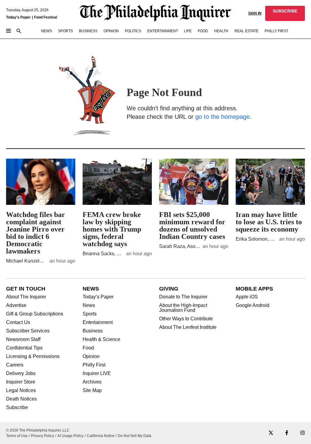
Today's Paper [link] (18, 17)
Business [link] (88, 31)
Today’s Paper (98, 296)
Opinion (91, 356)
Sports (90, 313)
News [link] (46, 31)
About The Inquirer (26, 296)
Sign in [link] (254, 13)
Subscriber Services (28, 331)
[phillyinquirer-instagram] (302, 433)
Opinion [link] (111, 31)
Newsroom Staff (23, 339)
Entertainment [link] (162, 31)
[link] (285, 13)
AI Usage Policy (70, 436)
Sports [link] (65, 31)
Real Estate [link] (246, 31)
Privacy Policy (42, 436)
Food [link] (203, 31)
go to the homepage (222, 116)
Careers (14, 365)
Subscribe (17, 407)
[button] (285, 13)
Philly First (94, 365)
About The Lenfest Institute (188, 327)
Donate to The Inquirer (183, 296)
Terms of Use (17, 436)
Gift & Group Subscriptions (34, 313)
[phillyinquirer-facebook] (286, 433)
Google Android (252, 305)
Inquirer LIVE (97, 373)
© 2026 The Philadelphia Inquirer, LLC (38, 430)
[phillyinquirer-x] (270, 433)
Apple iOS (247, 296)
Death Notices (21, 399)
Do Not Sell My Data (134, 436)
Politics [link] (133, 31)
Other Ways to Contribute (186, 318)
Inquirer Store (20, 382)
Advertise (16, 305)
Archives (92, 382)
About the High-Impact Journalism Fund (183, 308)
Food (88, 348)
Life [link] (188, 31)
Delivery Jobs (21, 373)
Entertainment (98, 322)
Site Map (92, 390)
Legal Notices (21, 390)
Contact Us (18, 322)
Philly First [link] (276, 31)
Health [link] (221, 31)
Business (93, 331)
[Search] (18, 31)
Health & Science (101, 339)
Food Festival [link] (45, 17)
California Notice (100, 436)
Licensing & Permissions (33, 356)
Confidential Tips (24, 348)
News (89, 305)
